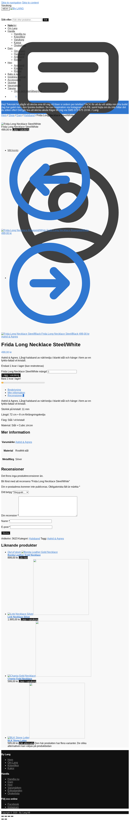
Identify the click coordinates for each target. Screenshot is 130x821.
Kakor (11, 768)
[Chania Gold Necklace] (49, 675)
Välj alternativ (26, 743)
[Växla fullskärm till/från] (5, 816)
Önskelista (14, 793)
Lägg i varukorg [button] (29, 619)
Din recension (10, 515)
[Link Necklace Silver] (48, 614)
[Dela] (9, 816)
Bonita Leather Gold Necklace (24, 555)
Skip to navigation (11, 2)
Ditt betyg (7, 492)
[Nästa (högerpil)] (5, 819)
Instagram (13, 807)
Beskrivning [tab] (14, 389)
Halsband (29, 115)
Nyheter (12, 25)
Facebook (13, 804)
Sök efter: (6, 19)
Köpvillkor (13, 765)
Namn (5, 521)
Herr (10, 784)
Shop (12, 115)
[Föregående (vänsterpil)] (2, 819)
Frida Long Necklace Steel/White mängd (24, 371)
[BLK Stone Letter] (46, 737)
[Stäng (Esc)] (12, 816)
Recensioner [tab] (16, 395)
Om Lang (13, 762)
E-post (5, 527)
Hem (4, 115)
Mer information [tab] (16, 392)
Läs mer (23, 557)
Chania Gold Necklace (20, 678)
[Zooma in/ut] (2, 816)
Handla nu (13, 779)
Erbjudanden (15, 790)
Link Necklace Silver (19, 616)
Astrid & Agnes (9, 336)
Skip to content (30, 2)
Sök (45, 20)
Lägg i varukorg (20, 129)
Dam (19, 115)
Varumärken (14, 787)
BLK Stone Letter (17, 740)
